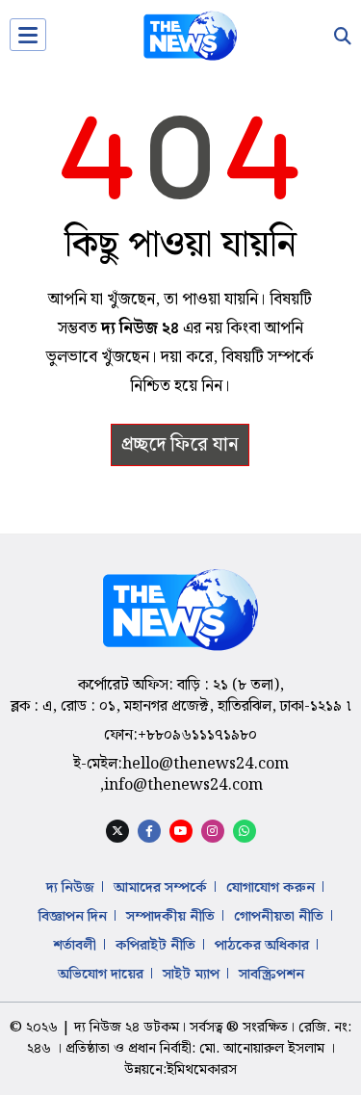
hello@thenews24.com (205, 764)
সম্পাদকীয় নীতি (170, 916)
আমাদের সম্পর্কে (160, 887)
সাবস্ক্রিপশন (271, 974)
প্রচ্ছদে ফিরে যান (180, 445)
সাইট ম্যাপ (191, 974)
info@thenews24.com (183, 785)
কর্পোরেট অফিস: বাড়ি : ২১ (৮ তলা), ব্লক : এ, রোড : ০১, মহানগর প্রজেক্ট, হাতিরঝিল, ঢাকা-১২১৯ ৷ (181, 695)
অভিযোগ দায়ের (100, 974)
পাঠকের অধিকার (262, 945)
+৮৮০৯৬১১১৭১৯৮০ (197, 735)
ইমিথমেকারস (202, 1070)
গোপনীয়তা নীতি (278, 916)
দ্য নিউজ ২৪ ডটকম (126, 1027)
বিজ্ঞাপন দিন (73, 916)
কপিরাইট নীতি (155, 945)
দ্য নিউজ (70, 887)
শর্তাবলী (74, 945)
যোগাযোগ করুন (270, 887)
